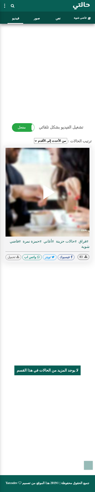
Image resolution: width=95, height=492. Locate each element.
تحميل (12, 257)
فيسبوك (65, 257)
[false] (4, 6)
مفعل (22, 127)
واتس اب (30, 257)
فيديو (15, 18)
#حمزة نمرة (32, 241)
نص (58, 18)
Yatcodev (11, 483)
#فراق (83, 241)
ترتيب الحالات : (80, 141)
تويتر (48, 257)
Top (88, 465)
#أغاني (48, 241)
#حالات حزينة (66, 241)
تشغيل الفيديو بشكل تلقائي (61, 127)
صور (37, 18)
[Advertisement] (47, 73)
